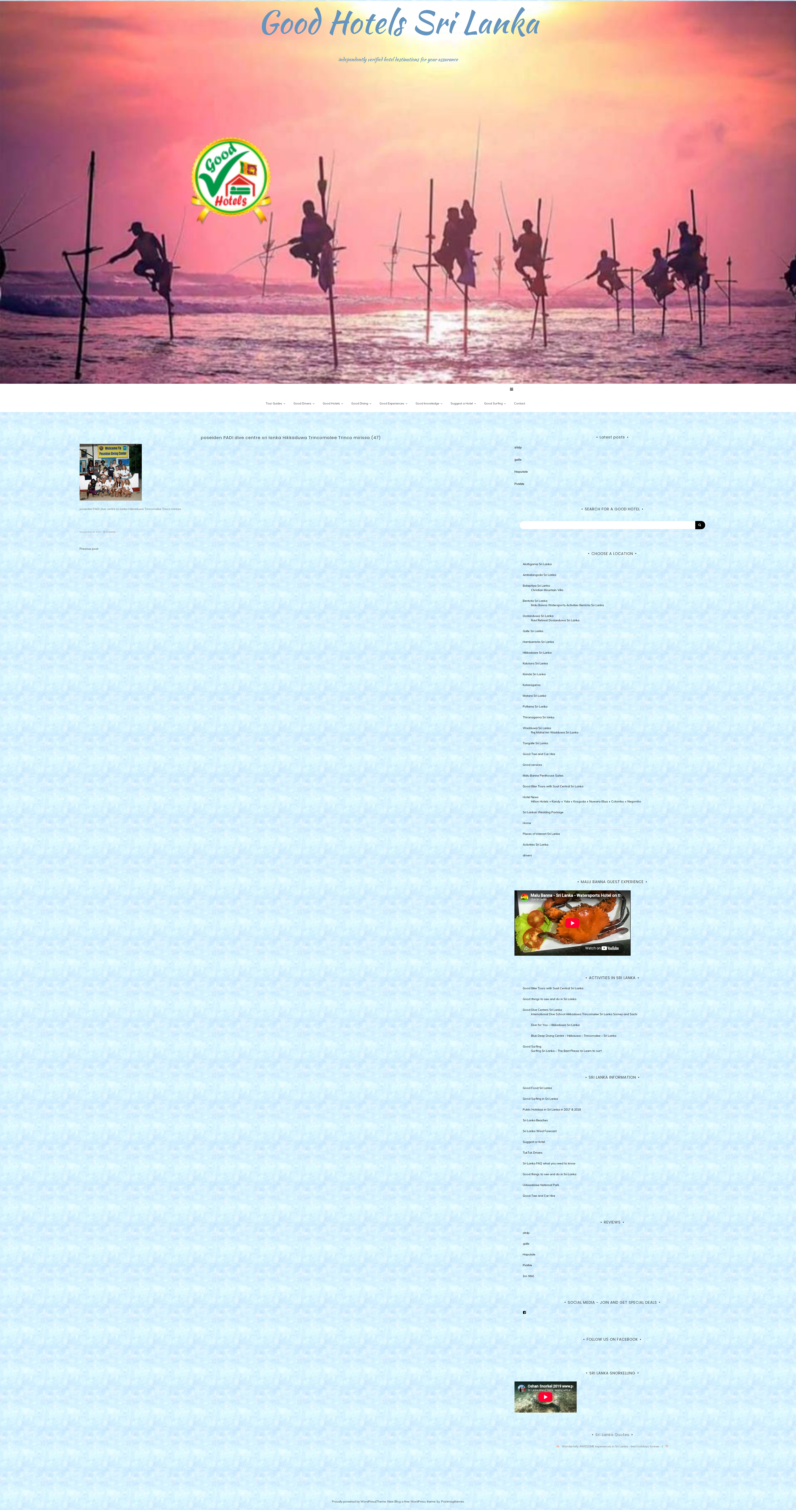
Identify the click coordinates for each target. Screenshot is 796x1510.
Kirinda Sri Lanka (534, 674)
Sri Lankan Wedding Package (543, 812)
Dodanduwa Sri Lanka (538, 616)
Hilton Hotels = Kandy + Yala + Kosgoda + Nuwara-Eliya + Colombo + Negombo (586, 801)
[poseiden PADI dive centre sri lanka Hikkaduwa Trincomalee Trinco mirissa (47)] (111, 472)
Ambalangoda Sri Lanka (539, 575)
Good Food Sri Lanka (537, 1088)
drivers (527, 855)
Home (527, 823)
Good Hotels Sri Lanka (398, 21)
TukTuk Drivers (532, 1152)
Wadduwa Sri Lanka (537, 728)
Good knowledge (427, 403)
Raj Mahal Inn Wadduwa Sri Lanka (554, 732)
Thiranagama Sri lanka (538, 717)
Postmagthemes (452, 1501)
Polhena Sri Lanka (535, 706)
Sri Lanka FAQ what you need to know (549, 1163)
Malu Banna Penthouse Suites (543, 775)
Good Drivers (302, 403)
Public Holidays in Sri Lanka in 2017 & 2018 (552, 1109)
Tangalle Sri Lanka (535, 743)
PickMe (519, 484)
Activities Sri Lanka (535, 844)
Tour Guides (274, 403)
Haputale (521, 471)
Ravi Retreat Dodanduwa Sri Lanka (555, 620)
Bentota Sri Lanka (535, 601)
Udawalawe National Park (541, 1185)
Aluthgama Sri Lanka (537, 564)
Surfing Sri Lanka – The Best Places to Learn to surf (566, 1051)
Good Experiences (392, 403)
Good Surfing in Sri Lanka (540, 1099)
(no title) (528, 1276)
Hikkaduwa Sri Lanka (537, 652)
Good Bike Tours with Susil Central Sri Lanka (553, 786)
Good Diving (359, 403)
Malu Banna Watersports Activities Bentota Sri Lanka (567, 605)
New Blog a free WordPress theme (411, 1501)
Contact (519, 403)
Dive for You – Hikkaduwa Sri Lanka (555, 1025)
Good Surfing (493, 403)
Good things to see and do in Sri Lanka (549, 999)
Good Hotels (331, 403)
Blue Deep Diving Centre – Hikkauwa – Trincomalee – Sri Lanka (573, 1036)
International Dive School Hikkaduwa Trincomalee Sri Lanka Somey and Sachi (584, 1014)
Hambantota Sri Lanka (538, 642)
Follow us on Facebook (612, 1339)
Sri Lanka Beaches (535, 1120)
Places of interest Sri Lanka (541, 834)
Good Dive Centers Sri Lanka (542, 1010)
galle (518, 459)
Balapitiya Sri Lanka (536, 585)
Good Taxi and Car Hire (539, 754)
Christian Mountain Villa (547, 590)
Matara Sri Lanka (534, 696)
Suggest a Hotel (462, 403)
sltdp (518, 447)
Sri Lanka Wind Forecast (540, 1131)
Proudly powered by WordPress (354, 1501)
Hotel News (531, 797)
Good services (532, 765)
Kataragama (531, 685)
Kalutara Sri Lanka (535, 663)
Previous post (89, 549)
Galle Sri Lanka (533, 631)
